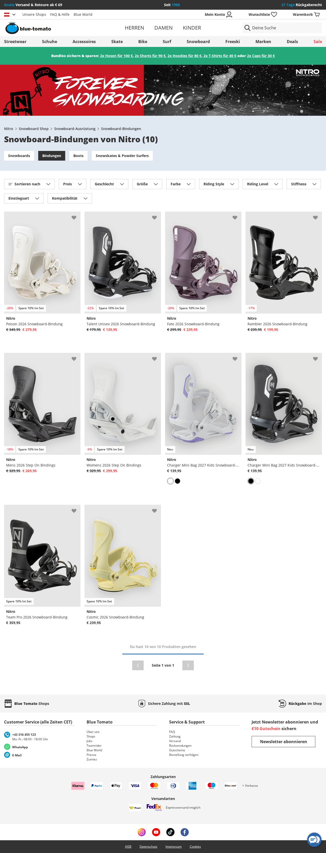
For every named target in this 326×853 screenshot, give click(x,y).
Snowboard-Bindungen (121, 128)
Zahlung (175, 736)
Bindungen (51, 155)
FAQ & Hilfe (60, 14)
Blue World (83, 14)
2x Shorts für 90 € (150, 55)
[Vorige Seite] (138, 665)
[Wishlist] (76, 216)
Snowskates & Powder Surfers (122, 155)
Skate (117, 41)
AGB (128, 846)
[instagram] (142, 832)
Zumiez (92, 759)
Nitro (8, 128)
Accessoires (84, 41)
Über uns (93, 732)
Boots (78, 155)
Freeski (232, 41)
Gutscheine (177, 750)
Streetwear (15, 41)
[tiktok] (170, 832)
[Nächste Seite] (188, 665)
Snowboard (198, 41)
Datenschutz (148, 846)
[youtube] (156, 832)
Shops (91, 736)
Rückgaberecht (301, 4)
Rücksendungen (180, 745)
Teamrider (94, 745)
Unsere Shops (34, 14)
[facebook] (185, 832)
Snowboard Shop (34, 128)
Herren (134, 27)
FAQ (172, 732)
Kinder (192, 27)
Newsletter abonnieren (283, 741)
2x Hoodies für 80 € (184, 55)
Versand (175, 741)
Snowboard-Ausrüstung (75, 128)
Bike (142, 41)
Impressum (174, 846)
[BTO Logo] (55, 27)
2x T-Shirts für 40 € (219, 55)
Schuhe (49, 41)
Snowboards (19, 155)
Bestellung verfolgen (183, 755)
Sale (318, 41)
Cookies (195, 846)
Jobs (89, 741)
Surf (167, 41)
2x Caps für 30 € (261, 55)
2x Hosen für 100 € (116, 55)
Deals (292, 41)
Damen (163, 27)
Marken (263, 41)
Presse (91, 755)
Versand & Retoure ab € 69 (33, 4)
